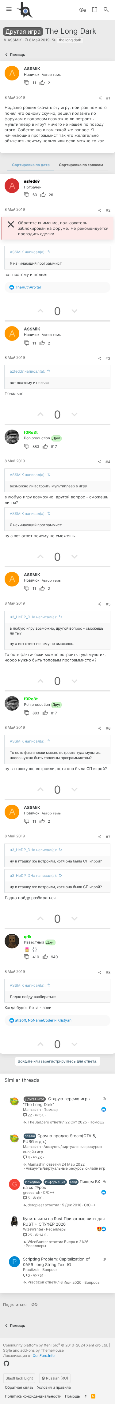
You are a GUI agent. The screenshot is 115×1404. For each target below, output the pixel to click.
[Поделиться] (100, 98)
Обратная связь (19, 1387)
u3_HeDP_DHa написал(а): (33, 617)
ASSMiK (15, 40)
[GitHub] (6, 1363)
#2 (108, 210)
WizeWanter (33, 1229)
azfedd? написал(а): (27, 371)
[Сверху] (85, 1396)
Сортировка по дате (31, 164)
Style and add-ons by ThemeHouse (33, 1350)
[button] (9, 9)
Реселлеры (56, 1229)
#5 (108, 604)
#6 (108, 728)
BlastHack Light (19, 1378)
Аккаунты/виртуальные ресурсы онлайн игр (65, 1168)
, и (43, 1020)
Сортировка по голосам (81, 164)
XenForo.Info (44, 1355)
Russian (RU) (56, 1378)
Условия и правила (54, 1387)
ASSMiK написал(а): (27, 252)
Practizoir (31, 1269)
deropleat (36, 1205)
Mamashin (32, 1109)
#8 (108, 972)
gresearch (31, 1192)
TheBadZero (38, 1122)
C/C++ (49, 1192)
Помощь (51, 1109)
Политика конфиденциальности (33, 1396)
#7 (108, 837)
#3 (107, 358)
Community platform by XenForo (55, 1345)
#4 (107, 462)
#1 (108, 98)
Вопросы (50, 1269)
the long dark (70, 40)
